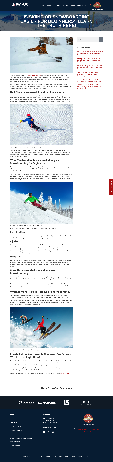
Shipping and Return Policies (21, 438)
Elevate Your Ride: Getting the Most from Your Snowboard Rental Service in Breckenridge (89, 86)
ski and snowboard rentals (33, 75)
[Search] (101, 39)
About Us (80, 5)
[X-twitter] (53, 432)
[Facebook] (44, 432)
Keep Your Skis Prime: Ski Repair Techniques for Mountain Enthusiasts (89, 80)
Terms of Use (15, 442)
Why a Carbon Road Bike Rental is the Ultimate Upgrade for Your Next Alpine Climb (89, 67)
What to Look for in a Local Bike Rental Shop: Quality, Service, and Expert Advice (90, 53)
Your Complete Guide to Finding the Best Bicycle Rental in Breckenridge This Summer (89, 60)
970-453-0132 (64, 373)
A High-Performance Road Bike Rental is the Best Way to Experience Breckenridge (89, 74)
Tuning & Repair (62, 5)
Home (12, 419)
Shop (73, 5)
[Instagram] (48, 432)
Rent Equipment (46, 5)
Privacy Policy (15, 445)
